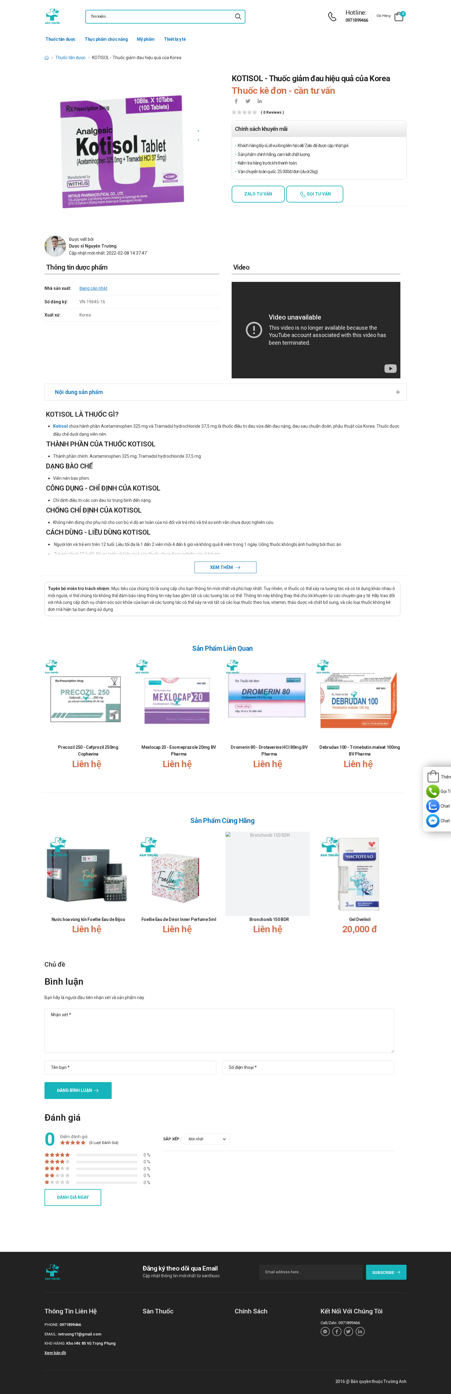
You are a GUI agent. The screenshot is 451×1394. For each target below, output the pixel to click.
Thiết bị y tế (175, 39)
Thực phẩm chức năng (106, 39)
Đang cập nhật (93, 288)
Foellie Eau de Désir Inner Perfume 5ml (178, 919)
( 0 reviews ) (272, 113)
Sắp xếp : (172, 1139)
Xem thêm (222, 567)
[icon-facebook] (236, 101)
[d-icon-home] (46, 57)
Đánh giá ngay (73, 1197)
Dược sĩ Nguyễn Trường (93, 246)
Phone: (51, 1324)
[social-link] (325, 1331)
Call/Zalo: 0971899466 (340, 1322)
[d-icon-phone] (334, 16)
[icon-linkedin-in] (259, 101)
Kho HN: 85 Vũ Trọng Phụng (91, 1343)
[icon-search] (238, 17)
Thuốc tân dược (60, 39)
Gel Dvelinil (360, 919)
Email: (50, 1334)
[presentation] (396, 720)
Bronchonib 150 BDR (269, 919)
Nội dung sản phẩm (79, 392)
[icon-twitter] (247, 101)
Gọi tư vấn (318, 193)
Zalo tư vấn (258, 193)
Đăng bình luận (74, 1090)
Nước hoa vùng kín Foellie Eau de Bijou (88, 919)
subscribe (383, 1272)
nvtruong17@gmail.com (79, 1334)
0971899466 (356, 20)
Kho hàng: (54, 1343)
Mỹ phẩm (146, 39)
